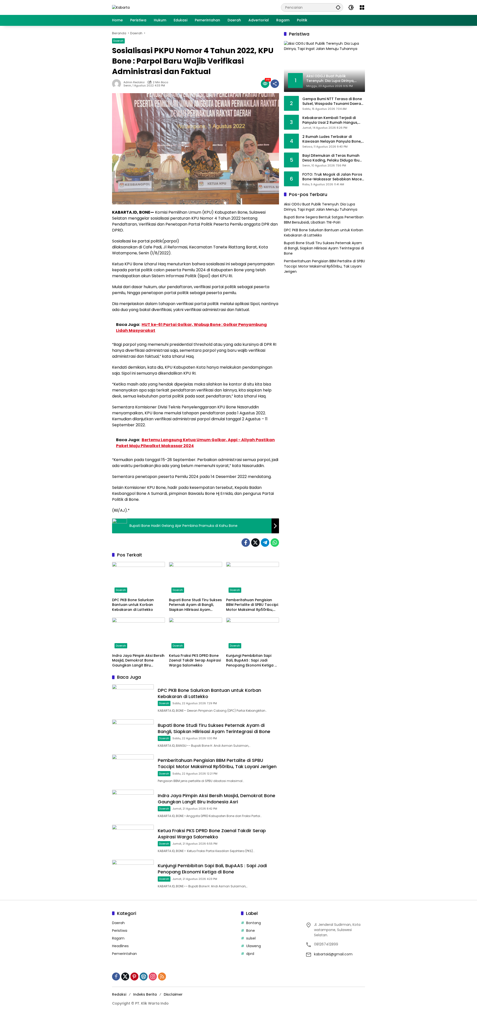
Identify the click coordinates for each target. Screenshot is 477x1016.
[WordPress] (144, 976)
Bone (250, 930)
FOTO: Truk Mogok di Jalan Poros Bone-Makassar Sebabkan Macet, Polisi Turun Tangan (333, 177)
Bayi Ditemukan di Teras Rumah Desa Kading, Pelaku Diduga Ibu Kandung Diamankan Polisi (330, 158)
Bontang (253, 922)
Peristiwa (119, 930)
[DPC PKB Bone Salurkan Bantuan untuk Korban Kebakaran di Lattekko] (138, 578)
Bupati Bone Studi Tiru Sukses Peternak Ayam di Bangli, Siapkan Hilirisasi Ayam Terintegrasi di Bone (195, 605)
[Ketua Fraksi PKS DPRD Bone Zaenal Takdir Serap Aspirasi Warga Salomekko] (195, 634)
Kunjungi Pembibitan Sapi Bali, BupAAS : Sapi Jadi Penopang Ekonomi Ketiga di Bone (252, 660)
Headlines (120, 945)
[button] (338, 7)
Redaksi (119, 994)
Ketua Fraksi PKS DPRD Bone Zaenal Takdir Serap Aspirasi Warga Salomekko (195, 660)
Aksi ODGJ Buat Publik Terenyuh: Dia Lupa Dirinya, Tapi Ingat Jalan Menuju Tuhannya (320, 206)
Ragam (118, 938)
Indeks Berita (145, 994)
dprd (250, 953)
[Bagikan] (275, 83)
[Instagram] (153, 976)
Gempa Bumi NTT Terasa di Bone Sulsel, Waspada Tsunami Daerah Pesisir (332, 101)
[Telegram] (265, 542)
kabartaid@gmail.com (333, 954)
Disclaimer (173, 994)
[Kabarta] (121, 7)
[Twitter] (255, 542)
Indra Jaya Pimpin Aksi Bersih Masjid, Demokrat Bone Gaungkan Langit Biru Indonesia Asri (138, 660)
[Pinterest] (134, 976)
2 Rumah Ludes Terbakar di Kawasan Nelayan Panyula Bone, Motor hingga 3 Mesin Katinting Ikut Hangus (331, 139)
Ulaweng (253, 945)
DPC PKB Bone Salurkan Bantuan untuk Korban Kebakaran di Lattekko (133, 605)
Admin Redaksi (134, 82)
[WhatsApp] (275, 542)
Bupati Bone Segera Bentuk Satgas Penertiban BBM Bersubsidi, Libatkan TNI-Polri (323, 219)
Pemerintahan (124, 953)
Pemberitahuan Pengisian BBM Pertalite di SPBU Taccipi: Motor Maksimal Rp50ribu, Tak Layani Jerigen (252, 605)
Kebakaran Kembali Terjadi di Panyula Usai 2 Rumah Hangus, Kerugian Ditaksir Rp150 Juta (330, 120)
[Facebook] (245, 542)
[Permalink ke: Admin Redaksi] (117, 83)
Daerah (118, 41)
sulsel (251, 938)
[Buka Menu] (362, 7)
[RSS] (162, 976)
